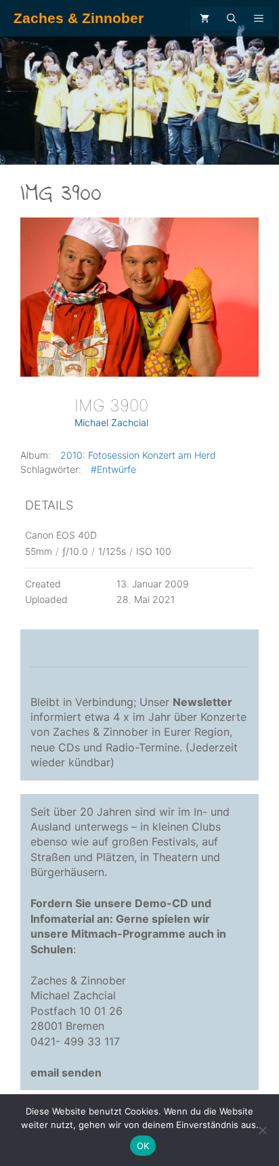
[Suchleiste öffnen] (231, 18)
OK (143, 1145)
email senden (66, 1072)
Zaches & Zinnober (79, 18)
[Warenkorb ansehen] (204, 18)
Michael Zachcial (111, 422)
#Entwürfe (113, 469)
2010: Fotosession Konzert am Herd (138, 455)
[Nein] (262, 1130)
